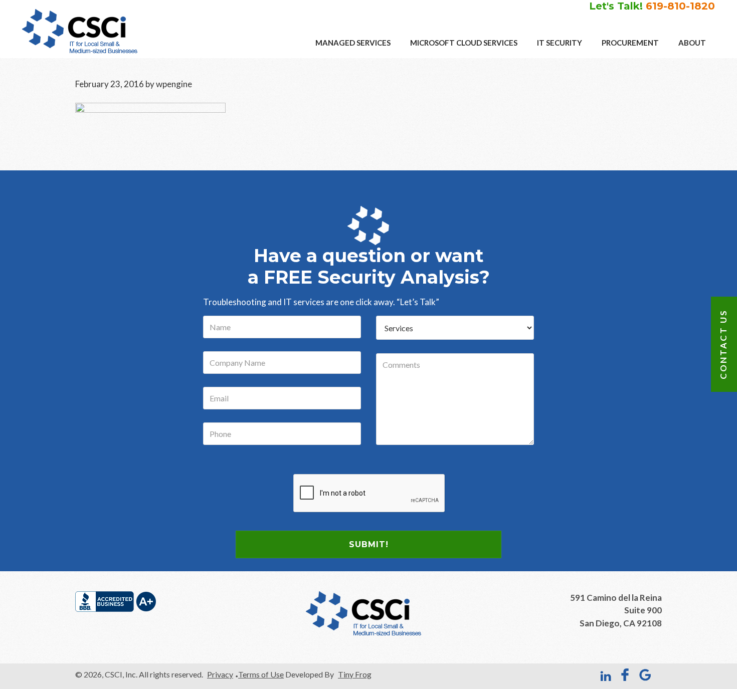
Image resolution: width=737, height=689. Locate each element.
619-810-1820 (680, 6)
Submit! (369, 544)
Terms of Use (261, 674)
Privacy (220, 674)
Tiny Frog (355, 674)
